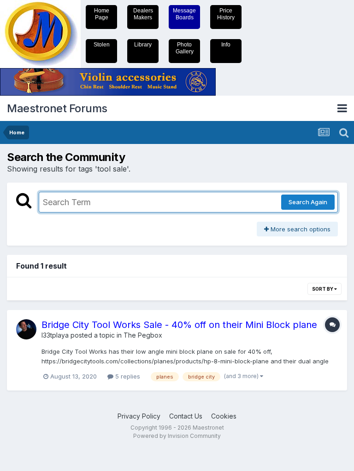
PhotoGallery (185, 48)
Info (225, 44)
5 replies (126, 376)
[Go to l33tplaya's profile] (26, 329)
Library (143, 44)
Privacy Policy (139, 416)
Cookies (223, 416)
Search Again (308, 202)
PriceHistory (226, 14)
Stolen (102, 44)
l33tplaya (55, 335)
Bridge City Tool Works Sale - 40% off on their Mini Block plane (179, 324)
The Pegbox (143, 335)
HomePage (101, 14)
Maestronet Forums (57, 108)
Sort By (323, 289)
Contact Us (185, 416)
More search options (299, 229)
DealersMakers (143, 14)
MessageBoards (184, 14)
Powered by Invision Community (177, 435)
